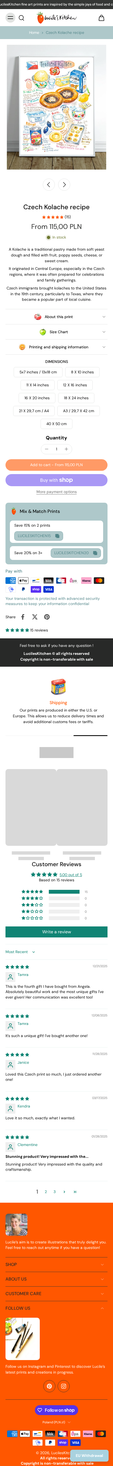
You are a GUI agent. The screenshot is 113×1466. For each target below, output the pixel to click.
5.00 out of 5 (71, 874)
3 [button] (54, 1191)
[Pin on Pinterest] (47, 617)
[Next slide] (64, 185)
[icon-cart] (101, 17)
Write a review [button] (56, 932)
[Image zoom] (56, 107)
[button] (56, 465)
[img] (17, 966)
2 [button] (46, 1191)
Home (34, 32)
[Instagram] (64, 1386)
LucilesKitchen (64, 1452)
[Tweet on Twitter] (35, 617)
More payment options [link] (56, 492)
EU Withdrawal (89, 1455)
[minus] (46, 449)
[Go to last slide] (49, 185)
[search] (21, 17)
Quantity (56, 438)
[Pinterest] (49, 1386)
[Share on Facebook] (23, 617)
